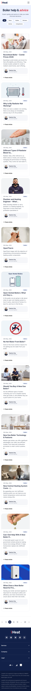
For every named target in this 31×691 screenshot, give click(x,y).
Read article (8, 77)
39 (25, 622)
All (4, 20)
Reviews (25, 20)
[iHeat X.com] (11, 637)
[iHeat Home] (15, 632)
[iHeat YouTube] (24, 637)
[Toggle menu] (28, 2)
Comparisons (19, 24)
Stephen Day (12, 70)
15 (17, 622)
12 (6, 622)
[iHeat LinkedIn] (20, 637)
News (10, 20)
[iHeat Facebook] (6, 637)
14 (13, 622)
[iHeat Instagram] (15, 637)
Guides (17, 20)
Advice (10, 24)
